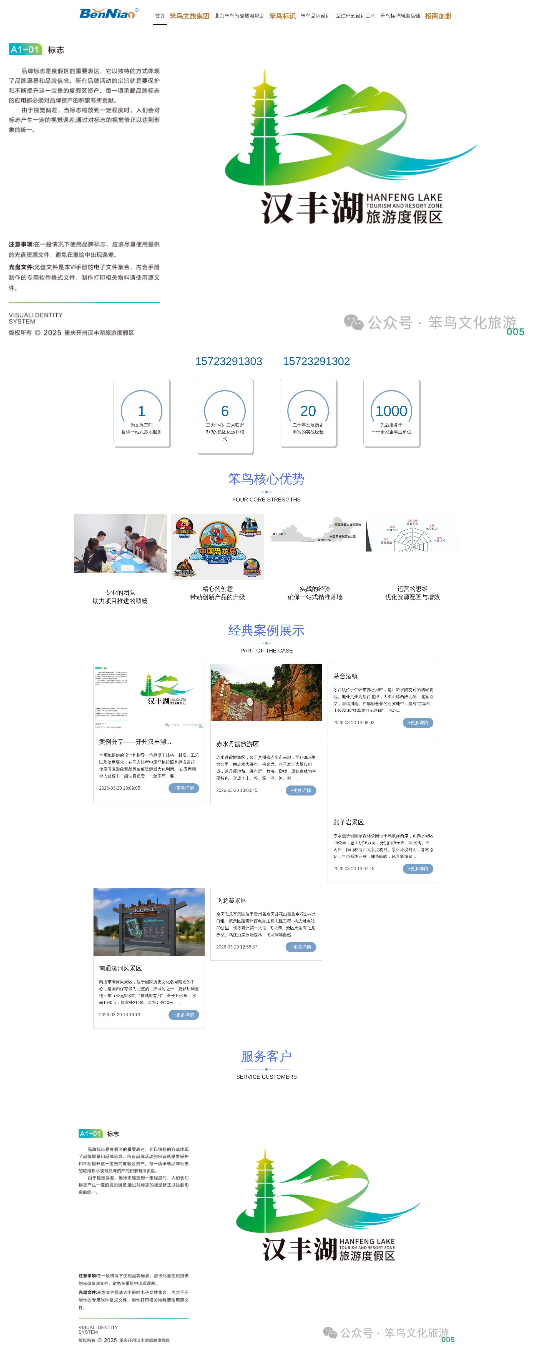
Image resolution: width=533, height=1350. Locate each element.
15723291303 (228, 361)
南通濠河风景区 (120, 968)
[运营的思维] (412, 578)
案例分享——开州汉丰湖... (135, 741)
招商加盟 (438, 16)
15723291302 (316, 361)
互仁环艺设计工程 (356, 16)
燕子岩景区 (348, 822)
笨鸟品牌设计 (316, 16)
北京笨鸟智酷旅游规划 (240, 16)
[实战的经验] (315, 578)
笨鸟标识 (282, 16)
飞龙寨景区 (231, 900)
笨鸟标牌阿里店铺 (400, 16)
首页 (160, 16)
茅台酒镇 (345, 676)
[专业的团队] (120, 582)
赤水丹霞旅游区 (237, 744)
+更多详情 (184, 788)
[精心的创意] (217, 578)
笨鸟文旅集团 (190, 16)
